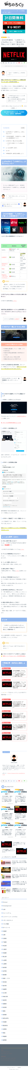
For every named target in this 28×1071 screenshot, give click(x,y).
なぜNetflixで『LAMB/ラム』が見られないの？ (15, 132)
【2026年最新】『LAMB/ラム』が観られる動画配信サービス (15, 137)
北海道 (5, 938)
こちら (15, 300)
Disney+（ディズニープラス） (5, 276)
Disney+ (5, 902)
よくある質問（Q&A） (12, 147)
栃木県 (5, 985)
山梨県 (5, 963)
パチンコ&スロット (8, 920)
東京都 (5, 982)
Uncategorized (7, 905)
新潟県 (5, 974)
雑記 (4, 1032)
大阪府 (5, 949)
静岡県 (5, 1040)
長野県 (5, 1029)
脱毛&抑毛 (6, 1018)
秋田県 (5, 1007)
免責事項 (19, 1067)
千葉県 (5, 942)
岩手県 (5, 971)
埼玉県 (5, 945)
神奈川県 (5, 996)
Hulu (3, 268)
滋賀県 (5, 989)
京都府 (5, 931)
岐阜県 (5, 967)
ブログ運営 (6, 924)
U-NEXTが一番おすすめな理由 (14, 141)
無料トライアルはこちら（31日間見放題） (14, 656)
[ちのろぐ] (14, 7)
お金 (4, 909)
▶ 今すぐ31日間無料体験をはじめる (11, 422)
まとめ (7, 150)
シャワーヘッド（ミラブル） (10, 916)
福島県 (5, 1003)
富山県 (5, 956)
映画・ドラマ (4, 37)
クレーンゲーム (7, 913)
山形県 (5, 960)
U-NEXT (4, 257)
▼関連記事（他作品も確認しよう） (15, 153)
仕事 (4, 934)
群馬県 (5, 1014)
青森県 (5, 1036)
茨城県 (5, 1022)
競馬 (4, 1011)
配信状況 (5, 1025)
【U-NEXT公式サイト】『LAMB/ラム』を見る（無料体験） (14, 112)
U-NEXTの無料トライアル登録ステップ (15, 144)
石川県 (5, 992)
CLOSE (22, 127)
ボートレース (6, 927)
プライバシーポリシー (11, 1067)
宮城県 (5, 953)
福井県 (5, 1000)
